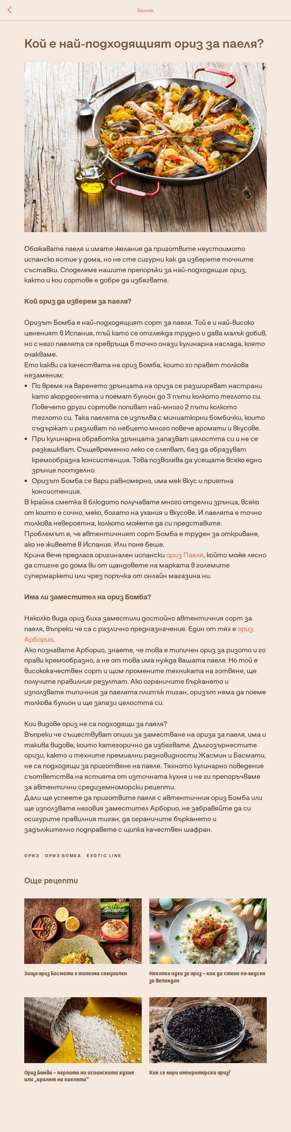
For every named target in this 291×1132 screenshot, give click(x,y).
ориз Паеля (184, 554)
